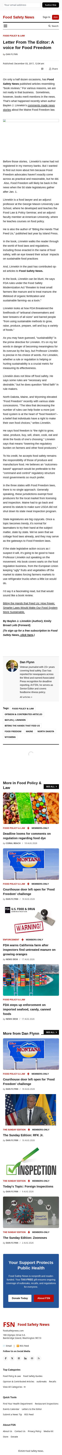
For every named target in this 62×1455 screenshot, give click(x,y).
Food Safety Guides (32, 1376)
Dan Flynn (12, 54)
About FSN (43, 1298)
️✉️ (7, 1345)
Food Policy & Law (14, 35)
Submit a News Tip (12, 1414)
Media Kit (48, 1431)
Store (5, 1436)
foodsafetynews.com (13, 1330)
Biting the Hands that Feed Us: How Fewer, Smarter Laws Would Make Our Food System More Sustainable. (30, 608)
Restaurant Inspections (46, 1403)
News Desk (12, 959)
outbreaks (42, 1381)
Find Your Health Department (18, 1403)
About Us (7, 1431)
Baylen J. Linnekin (15, 720)
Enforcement (11, 939)
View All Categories (12, 1386)
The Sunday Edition (14, 1129)
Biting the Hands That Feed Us (22, 725)
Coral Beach (13, 843)
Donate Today (20, 1298)
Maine (29, 731)
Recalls (52, 1381)
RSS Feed (29, 1414)
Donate (14, 1436)
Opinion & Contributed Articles (23, 714)
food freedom (13, 731)
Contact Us (20, 1431)
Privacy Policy (34, 1431)
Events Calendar (11, 1409)
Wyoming (10, 737)
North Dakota (45, 731)
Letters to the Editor (32, 1409)
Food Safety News (34, 1450)
